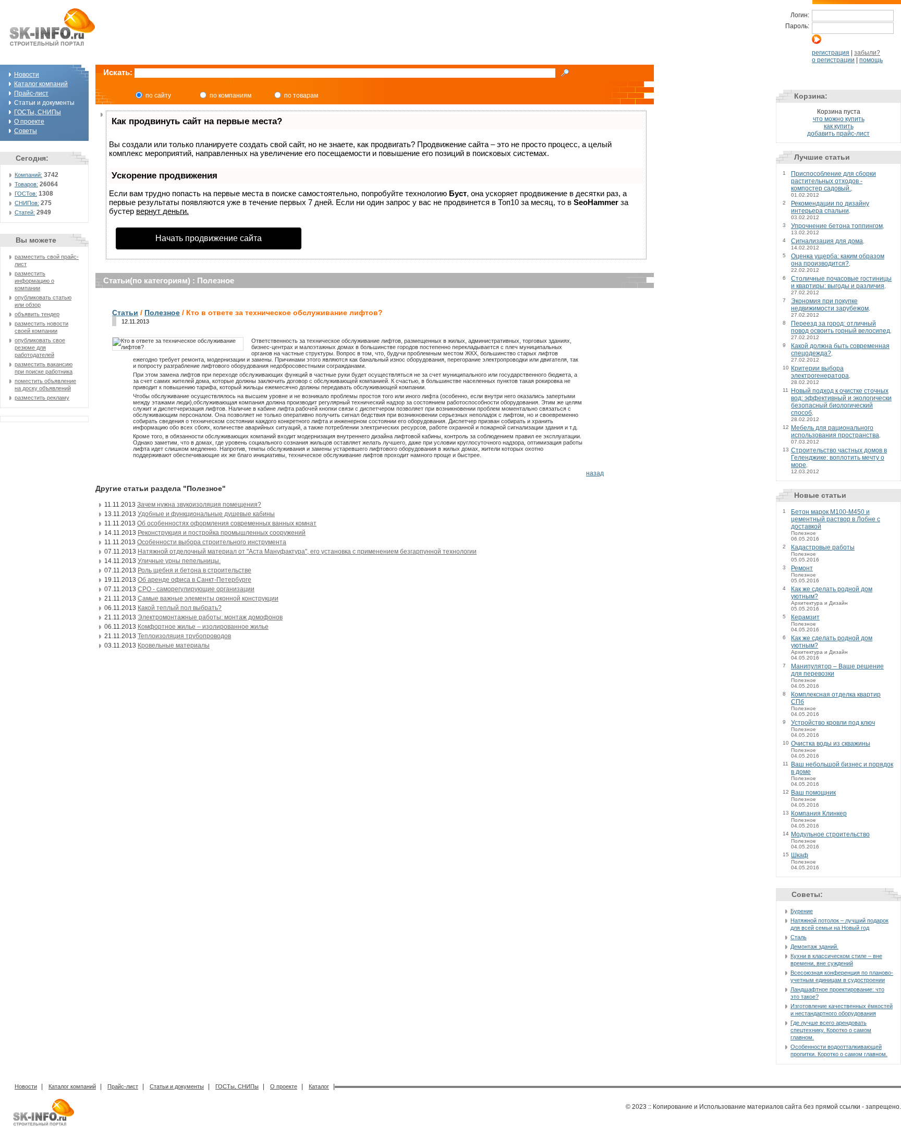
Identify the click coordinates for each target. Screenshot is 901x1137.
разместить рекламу (42, 397)
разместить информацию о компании (34, 280)
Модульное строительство (830, 834)
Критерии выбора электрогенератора (820, 372)
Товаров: (26, 184)
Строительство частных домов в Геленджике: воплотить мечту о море (839, 458)
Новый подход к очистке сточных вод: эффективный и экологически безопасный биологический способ (841, 401)
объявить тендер (37, 314)
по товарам (301, 95)
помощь (871, 60)
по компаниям (230, 95)
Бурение (801, 911)
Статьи (125, 312)
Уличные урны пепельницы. (179, 561)
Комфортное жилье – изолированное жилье (203, 626)
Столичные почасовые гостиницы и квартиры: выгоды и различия (841, 282)
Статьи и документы (177, 1086)
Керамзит (805, 617)
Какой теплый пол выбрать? (180, 608)
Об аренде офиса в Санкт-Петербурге (194, 579)
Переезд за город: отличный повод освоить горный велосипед (840, 327)
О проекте (29, 121)
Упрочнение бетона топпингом (837, 226)
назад (595, 473)
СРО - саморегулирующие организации (196, 589)
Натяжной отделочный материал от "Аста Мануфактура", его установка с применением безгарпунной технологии (307, 551)
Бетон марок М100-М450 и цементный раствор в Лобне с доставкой (835, 519)
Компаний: (28, 175)
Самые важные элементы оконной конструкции (208, 598)
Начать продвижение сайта (208, 238)
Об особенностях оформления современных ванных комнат (226, 523)
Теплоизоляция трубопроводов (184, 636)
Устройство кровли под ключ (833, 722)
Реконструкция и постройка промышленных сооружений (222, 532)
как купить (839, 126)
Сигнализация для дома (827, 241)
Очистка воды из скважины (830, 743)
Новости (26, 74)
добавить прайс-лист (838, 133)
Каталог (319, 1086)
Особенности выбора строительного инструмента (211, 542)
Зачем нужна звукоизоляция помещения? (199, 504)
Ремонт (802, 568)
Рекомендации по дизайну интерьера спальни (830, 207)
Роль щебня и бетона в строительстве (194, 570)
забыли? (867, 52)
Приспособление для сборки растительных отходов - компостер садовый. (833, 181)
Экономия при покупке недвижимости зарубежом (830, 304)
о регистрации (833, 60)
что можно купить (839, 119)
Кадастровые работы (823, 547)
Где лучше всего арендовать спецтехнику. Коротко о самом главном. (830, 1030)
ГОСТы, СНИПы (37, 112)
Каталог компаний (41, 84)
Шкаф (799, 855)
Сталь (798, 937)
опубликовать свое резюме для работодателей (40, 347)
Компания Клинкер (819, 813)
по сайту (158, 95)
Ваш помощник (813, 792)
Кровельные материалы (174, 645)
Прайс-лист (31, 93)
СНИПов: (27, 203)
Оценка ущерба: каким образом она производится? (837, 260)
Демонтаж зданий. (814, 946)
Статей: (25, 212)
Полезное (162, 312)
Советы (25, 131)
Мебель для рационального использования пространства (835, 431)
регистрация (830, 52)
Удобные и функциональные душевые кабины (206, 514)
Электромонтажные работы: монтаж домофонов (210, 617)
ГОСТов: (26, 193)
